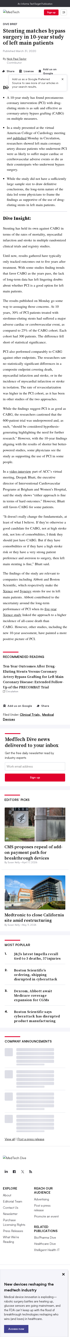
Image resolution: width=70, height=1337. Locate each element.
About (7, 1195)
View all (10, 1139)
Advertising (41, 1199)
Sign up (51, 12)
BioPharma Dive (45, 1237)
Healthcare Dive (45, 1244)
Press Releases (13, 1231)
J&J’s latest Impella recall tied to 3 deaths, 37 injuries (37, 956)
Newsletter (10, 1214)
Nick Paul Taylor (16, 58)
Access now (16, 1328)
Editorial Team (12, 1201)
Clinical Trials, (30, 715)
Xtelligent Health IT (47, 1250)
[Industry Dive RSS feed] (30, 1172)
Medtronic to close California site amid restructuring (34, 917)
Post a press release (30, 1139)
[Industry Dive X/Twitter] (22, 1172)
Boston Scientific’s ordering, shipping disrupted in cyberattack (35, 975)
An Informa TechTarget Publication (35, 3)
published (19, 138)
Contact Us (10, 1208)
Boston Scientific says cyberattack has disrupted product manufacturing (37, 1016)
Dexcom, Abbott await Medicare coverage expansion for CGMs (33, 995)
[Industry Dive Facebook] (14, 1172)
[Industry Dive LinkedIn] (6, 1172)
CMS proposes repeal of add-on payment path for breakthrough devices (33, 852)
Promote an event (46, 1216)
